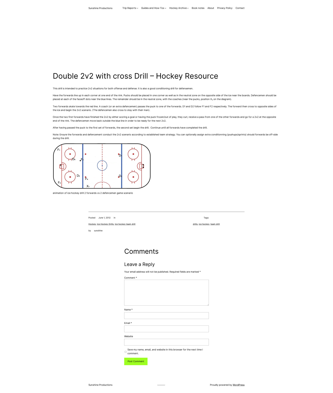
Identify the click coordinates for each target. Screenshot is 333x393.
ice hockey (204, 224)
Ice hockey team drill (125, 224)
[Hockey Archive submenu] (188, 8)
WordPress (239, 384)
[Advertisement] (166, 44)
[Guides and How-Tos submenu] (165, 8)
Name (128, 309)
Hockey (92, 224)
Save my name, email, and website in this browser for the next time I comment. (165, 351)
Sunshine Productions (100, 8)
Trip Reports (129, 8)
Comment (130, 277)
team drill (215, 224)
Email (128, 323)
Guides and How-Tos (152, 8)
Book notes (198, 8)
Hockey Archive (178, 8)
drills (195, 224)
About (210, 8)
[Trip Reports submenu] (137, 8)
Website (128, 336)
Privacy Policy (224, 8)
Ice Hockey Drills (105, 224)
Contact (240, 8)
